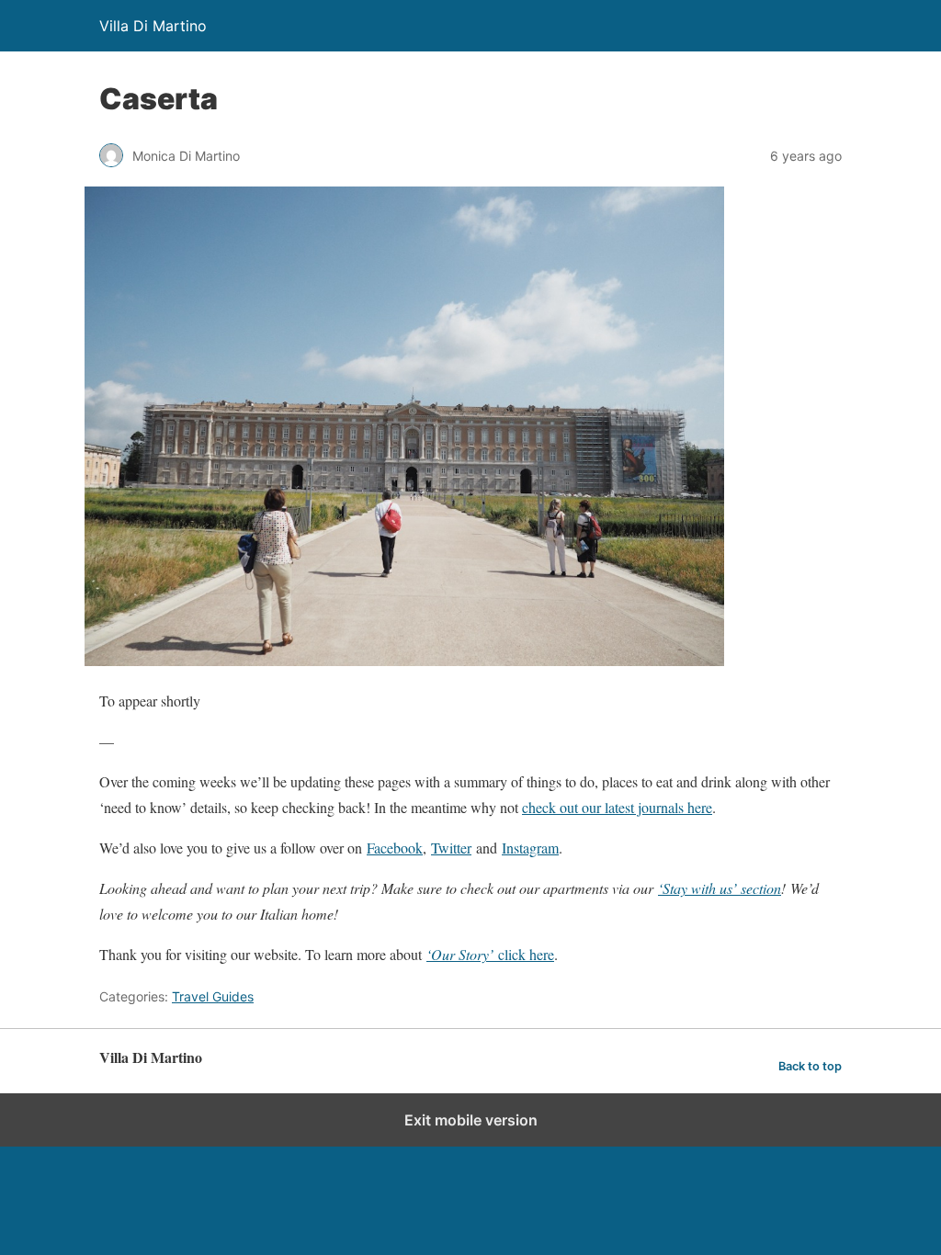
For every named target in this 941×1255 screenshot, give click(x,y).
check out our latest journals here (617, 807)
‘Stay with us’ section (719, 888)
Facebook (395, 847)
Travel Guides (213, 996)
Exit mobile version (471, 1120)
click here (526, 954)
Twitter (451, 847)
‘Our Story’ (462, 954)
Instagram (530, 847)
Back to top (810, 1066)
